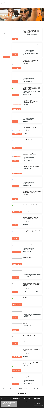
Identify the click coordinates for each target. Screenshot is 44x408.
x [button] (16, 401)
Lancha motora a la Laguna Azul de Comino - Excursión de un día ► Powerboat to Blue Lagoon (31, 46)
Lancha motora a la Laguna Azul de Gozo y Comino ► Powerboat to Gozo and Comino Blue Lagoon (31, 284)
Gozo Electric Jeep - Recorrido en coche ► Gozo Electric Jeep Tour (31, 363)
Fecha (4, 48)
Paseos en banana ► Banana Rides (29, 179)
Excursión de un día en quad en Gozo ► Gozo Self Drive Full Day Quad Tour (31, 153)
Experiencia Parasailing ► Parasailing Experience (30, 244)
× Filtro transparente (5, 53)
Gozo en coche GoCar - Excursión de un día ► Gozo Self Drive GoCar (31, 61)
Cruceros (12, 6)
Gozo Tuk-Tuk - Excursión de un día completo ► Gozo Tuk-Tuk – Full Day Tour (32, 192)
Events (39, 6)
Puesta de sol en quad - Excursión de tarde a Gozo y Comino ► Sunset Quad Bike (31, 270)
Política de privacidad (26, 401)
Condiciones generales (16, 401)
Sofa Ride (25, 323)
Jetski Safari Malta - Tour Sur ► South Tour (31, 139)
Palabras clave (5, 29)
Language (4, 44)
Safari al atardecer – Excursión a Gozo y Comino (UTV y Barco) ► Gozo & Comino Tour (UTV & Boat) (31, 31)
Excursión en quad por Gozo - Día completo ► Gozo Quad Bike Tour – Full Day (31, 376)
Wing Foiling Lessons (27, 297)
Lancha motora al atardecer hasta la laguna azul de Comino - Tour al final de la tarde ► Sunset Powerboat (31, 88)
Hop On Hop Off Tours (25, 6)
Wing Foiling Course (27, 257)
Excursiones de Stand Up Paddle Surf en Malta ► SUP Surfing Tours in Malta (30, 218)
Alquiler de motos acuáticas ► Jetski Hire (31, 166)
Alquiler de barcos (33, 6)
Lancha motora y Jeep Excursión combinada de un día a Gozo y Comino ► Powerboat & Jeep (31, 101)
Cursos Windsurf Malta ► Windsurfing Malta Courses (31, 350)
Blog (41, 6)
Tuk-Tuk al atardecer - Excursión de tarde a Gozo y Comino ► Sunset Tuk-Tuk (31, 310)
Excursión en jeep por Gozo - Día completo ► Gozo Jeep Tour (31, 336)
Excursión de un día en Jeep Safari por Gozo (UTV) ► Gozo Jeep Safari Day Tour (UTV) (31, 74)
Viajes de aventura (6, 6)
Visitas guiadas (18, 6)
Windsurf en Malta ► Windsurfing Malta (31, 127)
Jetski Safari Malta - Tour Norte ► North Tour (31, 204)
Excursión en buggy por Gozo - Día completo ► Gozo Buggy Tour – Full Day (31, 231)
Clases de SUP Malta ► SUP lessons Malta (31, 115)
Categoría (4, 33)
